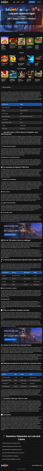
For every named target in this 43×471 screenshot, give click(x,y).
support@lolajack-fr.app (37, 465)
